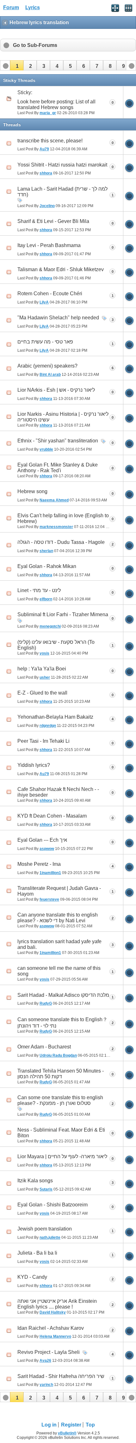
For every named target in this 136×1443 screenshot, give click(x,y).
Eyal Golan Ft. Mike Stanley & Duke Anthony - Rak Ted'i (57, 467)
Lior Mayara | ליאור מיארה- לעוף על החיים (62, 1156)
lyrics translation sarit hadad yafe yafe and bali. (59, 944)
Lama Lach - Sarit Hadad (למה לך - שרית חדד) (62, 191)
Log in (49, 1424)
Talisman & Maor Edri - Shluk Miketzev (60, 269)
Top (90, 1424)
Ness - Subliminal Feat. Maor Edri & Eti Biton (61, 1132)
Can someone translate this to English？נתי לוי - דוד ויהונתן (62, 1022)
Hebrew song (32, 491)
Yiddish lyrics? (33, 765)
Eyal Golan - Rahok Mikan (46, 566)
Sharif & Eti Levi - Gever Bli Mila (53, 221)
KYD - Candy (32, 1277)
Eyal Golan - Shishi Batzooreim (52, 1204)
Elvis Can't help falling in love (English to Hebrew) (63, 518)
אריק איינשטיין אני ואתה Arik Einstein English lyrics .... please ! (57, 1303)
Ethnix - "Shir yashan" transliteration (57, 440)
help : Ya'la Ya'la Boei (41, 668)
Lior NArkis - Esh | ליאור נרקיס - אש (56, 390)
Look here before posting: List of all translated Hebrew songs (56, 104)
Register (71, 1424)
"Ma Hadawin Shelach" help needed (58, 317)
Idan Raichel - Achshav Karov (50, 1328)
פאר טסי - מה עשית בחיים (45, 341)
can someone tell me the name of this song (59, 970)
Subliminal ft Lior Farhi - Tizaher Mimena (62, 614)
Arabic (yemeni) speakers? (47, 366)
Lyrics (32, 7)
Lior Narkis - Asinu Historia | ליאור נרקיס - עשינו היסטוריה (62, 416)
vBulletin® (67, 1433)
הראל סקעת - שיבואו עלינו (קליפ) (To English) (56, 644)
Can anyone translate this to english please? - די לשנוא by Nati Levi (57, 917)
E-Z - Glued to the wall (42, 692)
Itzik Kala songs (35, 1180)
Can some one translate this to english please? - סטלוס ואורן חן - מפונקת (60, 1100)
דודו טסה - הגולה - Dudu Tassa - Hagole (61, 542)
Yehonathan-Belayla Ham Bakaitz (55, 717)
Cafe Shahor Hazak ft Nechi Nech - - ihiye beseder (58, 792)
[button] (16, 65)
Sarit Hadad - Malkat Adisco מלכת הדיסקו (63, 995)
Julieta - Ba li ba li (37, 1253)
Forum (11, 7)
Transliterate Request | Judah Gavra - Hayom (59, 891)
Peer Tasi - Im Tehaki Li (43, 741)
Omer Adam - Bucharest (44, 1046)
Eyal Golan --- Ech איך (42, 840)
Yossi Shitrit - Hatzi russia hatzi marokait (62, 164)
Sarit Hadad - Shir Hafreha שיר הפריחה (60, 1376)
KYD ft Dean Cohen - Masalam (52, 816)
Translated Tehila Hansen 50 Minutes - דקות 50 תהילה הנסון (60, 1073)
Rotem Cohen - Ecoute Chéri (49, 293)
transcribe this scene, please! (50, 140)
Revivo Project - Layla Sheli (48, 1352)
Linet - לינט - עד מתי (39, 590)
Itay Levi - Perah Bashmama (49, 245)
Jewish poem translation (44, 1228)
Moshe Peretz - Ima (39, 864)
